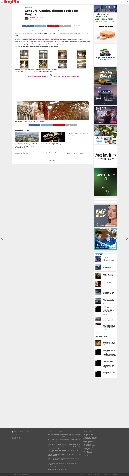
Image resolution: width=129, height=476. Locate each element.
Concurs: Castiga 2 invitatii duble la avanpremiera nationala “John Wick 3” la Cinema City (51, 145)
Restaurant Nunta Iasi (88, 434)
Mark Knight (31, 121)
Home (23, 1)
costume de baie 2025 (88, 441)
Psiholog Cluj (86, 448)
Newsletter (114, 474)
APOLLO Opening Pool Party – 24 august (51, 152)
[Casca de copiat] (105, 43)
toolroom (41, 121)
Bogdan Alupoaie (35, 17)
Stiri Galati (85, 451)
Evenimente (70, 1)
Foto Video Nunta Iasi (58, 1)
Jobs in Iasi (99, 474)
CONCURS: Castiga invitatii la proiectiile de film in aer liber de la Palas (26, 152)
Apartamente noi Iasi (44, 1)
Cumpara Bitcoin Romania (89, 438)
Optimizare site (87, 444)
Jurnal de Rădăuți (87, 452)
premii (37, 121)
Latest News (107, 474)
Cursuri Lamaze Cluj (88, 447)
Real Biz (85, 454)
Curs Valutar (86, 435)
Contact (34, 1)
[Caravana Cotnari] (52, 119)
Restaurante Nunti (80, 1)
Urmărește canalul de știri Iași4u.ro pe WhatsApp (65, 76)
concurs (25, 121)
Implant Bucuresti (87, 449)
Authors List (83, 474)
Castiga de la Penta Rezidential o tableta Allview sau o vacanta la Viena (77, 152)
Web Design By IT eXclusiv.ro (90, 437)
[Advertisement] (53, 89)
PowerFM (85, 455)
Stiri (28, 1)
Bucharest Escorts (87, 442)
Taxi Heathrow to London (89, 445)
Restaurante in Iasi (93, 1)
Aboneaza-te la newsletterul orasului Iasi (37, 76)
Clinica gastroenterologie (89, 440)
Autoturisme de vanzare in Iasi (90, 456)
